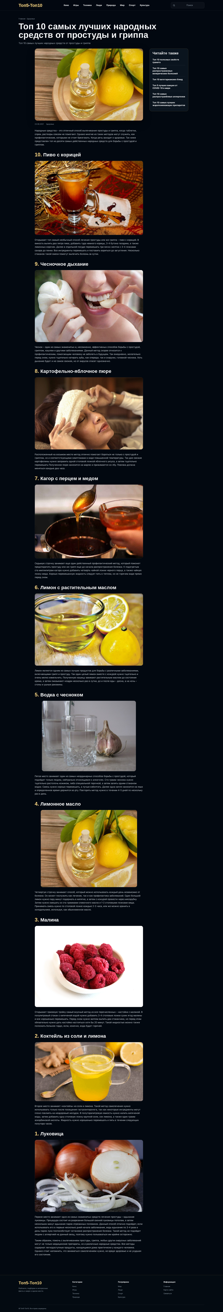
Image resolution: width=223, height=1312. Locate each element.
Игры (76, 5)
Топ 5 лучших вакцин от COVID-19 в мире (165, 86)
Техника (87, 5)
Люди (99, 5)
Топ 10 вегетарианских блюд (168, 79)
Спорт (132, 5)
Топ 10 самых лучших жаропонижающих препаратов (169, 103)
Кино (66, 5)
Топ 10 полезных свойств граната (166, 61)
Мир (122, 5)
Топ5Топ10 (30, 5)
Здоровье (31, 19)
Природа (111, 5)
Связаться (168, 1293)
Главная (22, 19)
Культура (144, 5)
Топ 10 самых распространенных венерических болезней (165, 71)
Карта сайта (168, 1290)
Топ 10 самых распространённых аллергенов (169, 95)
